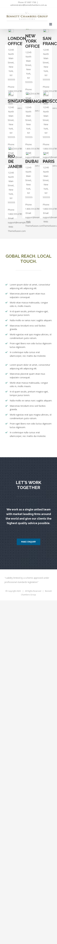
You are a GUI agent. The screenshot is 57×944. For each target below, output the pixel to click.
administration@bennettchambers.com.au (28, 5)
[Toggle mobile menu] (50, 24)
